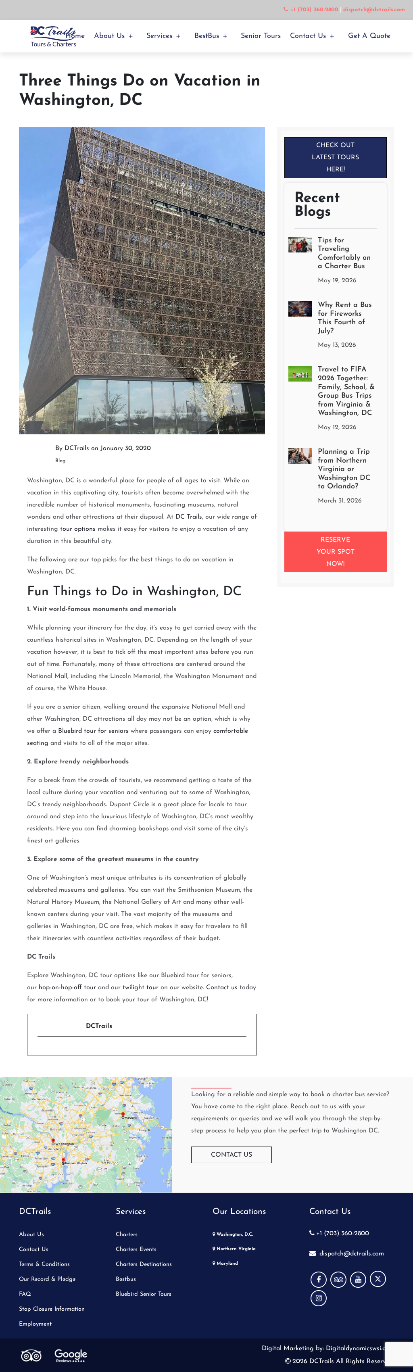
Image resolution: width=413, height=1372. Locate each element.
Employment (35, 1324)
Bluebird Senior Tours (143, 1294)
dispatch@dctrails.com (350, 1254)
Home (75, 36)
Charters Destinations (144, 1264)
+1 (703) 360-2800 (342, 1233)
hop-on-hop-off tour (67, 987)
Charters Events (136, 1250)
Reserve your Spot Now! (336, 552)
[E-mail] (42, 1051)
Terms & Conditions (44, 1264)
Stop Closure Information (52, 1309)
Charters (127, 1235)
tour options (78, 529)
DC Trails (188, 517)
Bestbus (126, 1279)
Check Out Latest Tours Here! (335, 157)
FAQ (25, 1294)
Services (159, 36)
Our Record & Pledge (47, 1279)
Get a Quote (369, 36)
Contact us (222, 987)
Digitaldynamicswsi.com (359, 1348)
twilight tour (141, 987)
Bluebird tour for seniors (93, 731)
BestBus (206, 36)
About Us (109, 36)
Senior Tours (261, 36)
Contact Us (308, 36)
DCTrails (77, 448)
